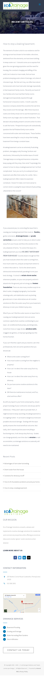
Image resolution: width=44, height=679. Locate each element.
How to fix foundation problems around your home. (22, 482)
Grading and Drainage (14, 631)
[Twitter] (19, 557)
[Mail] (28, 557)
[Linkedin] (24, 557)
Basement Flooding (13, 627)
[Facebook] (15, 557)
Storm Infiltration (12, 639)
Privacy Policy (24, 671)
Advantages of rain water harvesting (16, 463)
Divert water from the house (14, 469)
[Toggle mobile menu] (40, 4)
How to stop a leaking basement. (15, 488)
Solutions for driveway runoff (14, 476)
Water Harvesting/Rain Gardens (17, 635)
